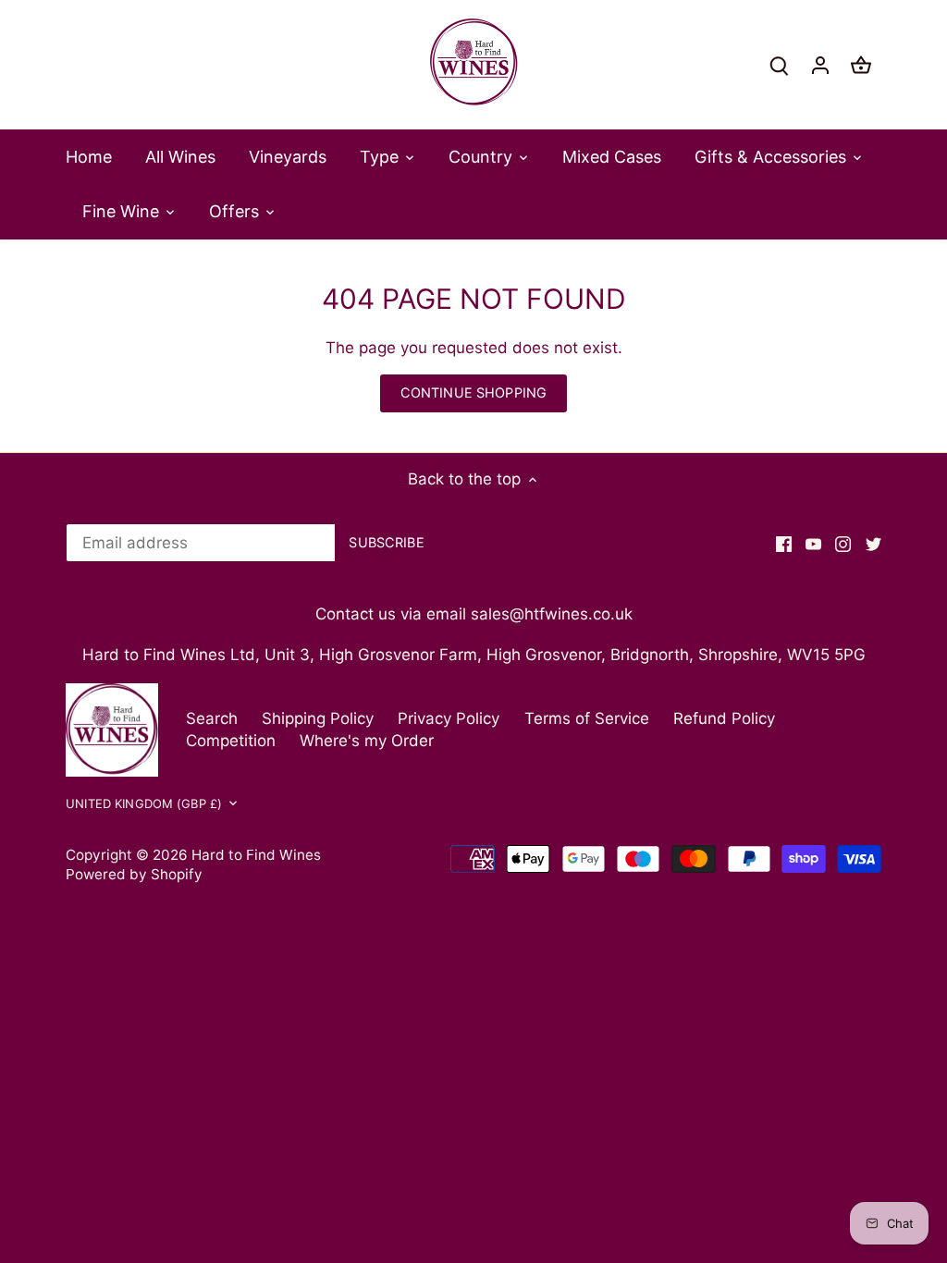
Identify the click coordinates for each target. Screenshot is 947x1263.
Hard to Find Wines (256, 855)
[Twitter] (873, 544)
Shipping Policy (318, 718)
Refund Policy (724, 718)
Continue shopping (473, 392)
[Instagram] (843, 544)
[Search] (779, 65)
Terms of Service (586, 718)
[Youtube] (813, 544)
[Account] (820, 65)
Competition (231, 740)
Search (212, 718)
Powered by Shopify (134, 874)
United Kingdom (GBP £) (144, 803)
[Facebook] (784, 544)
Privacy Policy (448, 718)
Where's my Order (367, 740)
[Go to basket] (861, 65)
